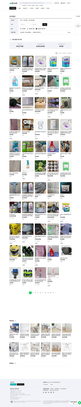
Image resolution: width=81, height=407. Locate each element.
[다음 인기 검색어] (21, 5)
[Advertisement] (40, 307)
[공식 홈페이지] (53, 392)
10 (50, 292)
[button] (31, 32)
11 (53, 292)
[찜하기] (19, 66)
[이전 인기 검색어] (19, 5)
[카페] (48, 392)
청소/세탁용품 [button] (31, 20)
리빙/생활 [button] (25, 20)
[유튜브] (46, 392)
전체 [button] (21, 20)
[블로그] (51, 392)
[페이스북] (43, 392)
